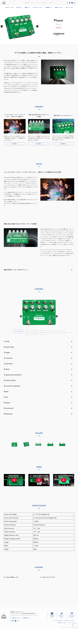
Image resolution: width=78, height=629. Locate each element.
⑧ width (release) (44, 332)
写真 (19, 7)
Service (51, 2)
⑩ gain (66, 332)
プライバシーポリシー (71, 622)
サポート (69, 7)
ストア (58, 620)
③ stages (41, 330)
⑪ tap (70, 332)
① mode (27, 330)
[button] (2, 26)
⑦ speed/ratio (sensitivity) (32, 332)
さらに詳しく (15, 143)
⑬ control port (35, 334)
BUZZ (32, 2)
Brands (27, 2)
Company (44, 2)
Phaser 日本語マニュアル (12, 577)
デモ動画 (48, 7)
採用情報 (26, 617)
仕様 (58, 7)
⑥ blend (63, 330)
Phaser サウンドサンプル (49, 577)
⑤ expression (56, 330)
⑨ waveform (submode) (57, 332)
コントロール (37, 7)
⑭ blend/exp (43, 334)
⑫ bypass (27, 334)
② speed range (34, 330)
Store (37, 2)
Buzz (70, 620)
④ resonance (48, 330)
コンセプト (9, 7)
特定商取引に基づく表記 (62, 622)
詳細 (27, 7)
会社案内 (16, 617)
